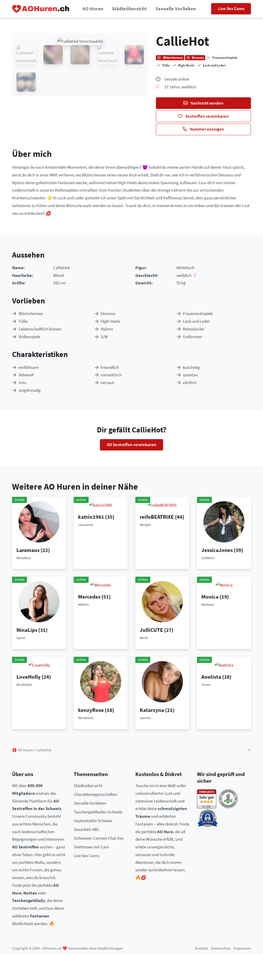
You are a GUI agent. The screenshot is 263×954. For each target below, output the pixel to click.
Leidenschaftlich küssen (40, 329)
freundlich (110, 367)
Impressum (242, 948)
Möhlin (83, 604)
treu (22, 382)
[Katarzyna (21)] (162, 681)
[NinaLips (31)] (39, 601)
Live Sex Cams (231, 8)
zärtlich (189, 382)
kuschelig (191, 367)
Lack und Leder (196, 321)
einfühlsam (29, 367)
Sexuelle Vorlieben (175, 8)
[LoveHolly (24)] (39, 665)
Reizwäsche (193, 329)
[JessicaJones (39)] (224, 521)
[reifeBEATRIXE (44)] (162, 505)
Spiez (20, 637)
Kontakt (201, 948)
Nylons (107, 329)
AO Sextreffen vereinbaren (131, 444)
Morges (145, 524)
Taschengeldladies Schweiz (98, 812)
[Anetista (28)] (223, 665)
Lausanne (85, 524)
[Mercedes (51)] (100, 584)
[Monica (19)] (224, 584)
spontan (190, 375)
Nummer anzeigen (206, 129)
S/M (104, 336)
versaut (107, 382)
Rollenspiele (29, 336)
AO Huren (92, 8)
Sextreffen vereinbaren (206, 116)
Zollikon (207, 558)
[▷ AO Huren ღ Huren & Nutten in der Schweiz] (41, 8)
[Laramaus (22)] (39, 521)
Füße (23, 321)
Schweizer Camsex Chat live (99, 838)
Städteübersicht (129, 8)
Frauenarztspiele (198, 313)
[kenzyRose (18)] (100, 681)
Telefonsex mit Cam (91, 847)
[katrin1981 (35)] (100, 505)
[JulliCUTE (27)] (162, 601)
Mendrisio (85, 718)
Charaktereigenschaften (95, 794)
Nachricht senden (206, 103)
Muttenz (207, 604)
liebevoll (26, 375)
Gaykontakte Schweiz (93, 820)
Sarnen (145, 718)
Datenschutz (221, 948)
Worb (144, 637)
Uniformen (192, 336)
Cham (205, 684)
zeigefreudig (30, 390)
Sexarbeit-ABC (87, 829)
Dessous (108, 313)
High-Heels (110, 321)
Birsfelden (24, 684)
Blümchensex (31, 313)
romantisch (111, 375)
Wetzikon (23, 558)
